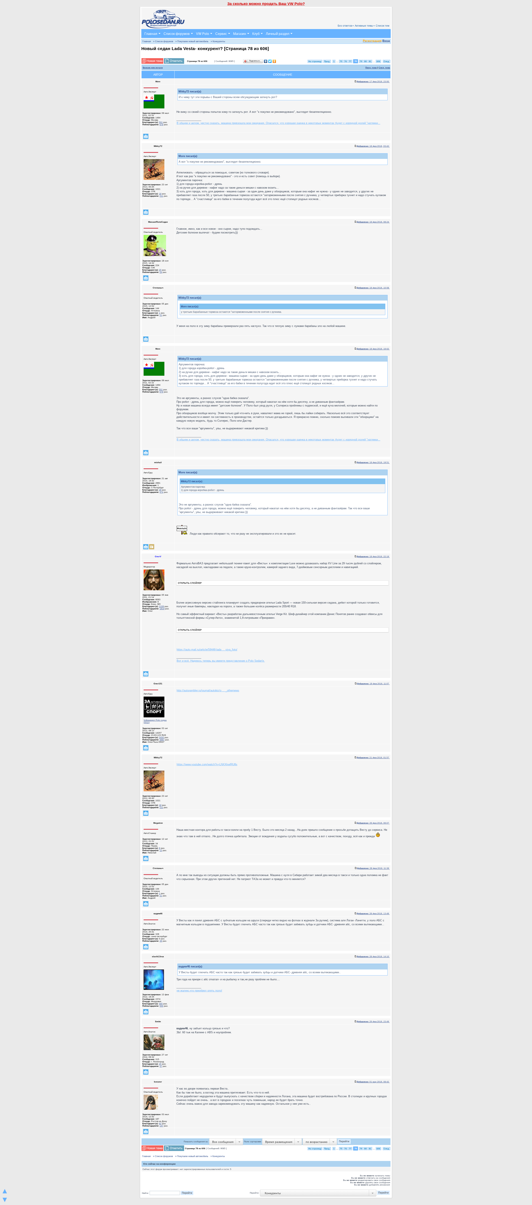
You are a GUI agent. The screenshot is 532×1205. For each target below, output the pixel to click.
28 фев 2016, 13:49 (373, 913)
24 (161, 272)
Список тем (382, 25)
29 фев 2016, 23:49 (373, 1021)
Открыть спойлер (190, 583)
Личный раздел (277, 33)
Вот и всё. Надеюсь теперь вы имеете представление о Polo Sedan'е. (221, 660)
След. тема (384, 67)
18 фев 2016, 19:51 (373, 462)
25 (160, 270)
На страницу (314, 61)
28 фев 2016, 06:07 (373, 823)
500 (161, 1006)
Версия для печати (153, 67)
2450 (161, 737)
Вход (386, 40)
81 (370, 61)
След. (386, 61)
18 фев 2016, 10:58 (373, 288)
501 (161, 122)
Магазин (239, 33)
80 (365, 61)
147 (161, 1126)
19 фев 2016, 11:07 (373, 683)
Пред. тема (371, 67)
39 (161, 941)
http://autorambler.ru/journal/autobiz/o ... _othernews (208, 690)
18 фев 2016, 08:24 (373, 222)
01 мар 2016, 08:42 (373, 1082)
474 (161, 492)
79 (361, 61)
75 (341, 61)
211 (161, 196)
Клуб (256, 33)
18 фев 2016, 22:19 (373, 556)
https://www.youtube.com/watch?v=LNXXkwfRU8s (207, 764)
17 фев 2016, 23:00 (373, 81)
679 (161, 124)
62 (160, 1123)
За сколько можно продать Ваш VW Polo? (266, 4)
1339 (161, 606)
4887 (162, 740)
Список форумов (177, 33)
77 (350, 61)
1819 (162, 608)
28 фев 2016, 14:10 (373, 956)
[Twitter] (270, 61)
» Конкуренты (218, 41)
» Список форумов (163, 41)
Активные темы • (364, 25)
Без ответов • (345, 25)
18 (160, 194)
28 (160, 490)
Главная (150, 33)
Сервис (221, 33)
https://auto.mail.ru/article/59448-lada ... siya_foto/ (207, 649)
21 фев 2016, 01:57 (373, 757)
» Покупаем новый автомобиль (191, 41)
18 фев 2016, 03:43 (373, 146)
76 (345, 61)
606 (378, 61)
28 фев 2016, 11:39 (373, 868)
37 (161, 1066)
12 (161, 850)
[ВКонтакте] (266, 61)
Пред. (327, 61)
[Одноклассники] (274, 61)
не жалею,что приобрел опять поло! (199, 990)
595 (161, 1004)
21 (161, 315)
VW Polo (202, 33)
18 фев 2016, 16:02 (373, 349)
